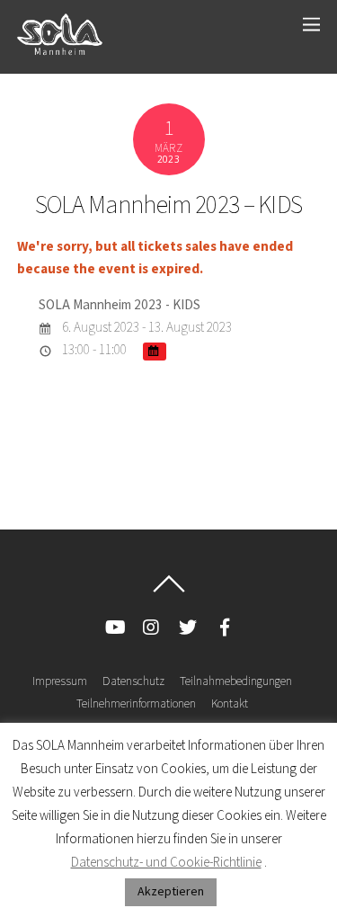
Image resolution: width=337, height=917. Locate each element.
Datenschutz (133, 681)
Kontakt (229, 704)
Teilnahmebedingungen (236, 681)
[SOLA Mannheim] (59, 50)
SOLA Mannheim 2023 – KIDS (169, 206)
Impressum (59, 681)
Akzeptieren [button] (170, 892)
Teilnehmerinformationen (136, 704)
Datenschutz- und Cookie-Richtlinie (166, 862)
